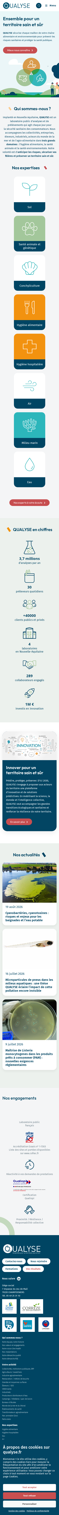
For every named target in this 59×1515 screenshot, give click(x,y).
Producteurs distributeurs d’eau (15, 1396)
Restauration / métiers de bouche (15, 1379)
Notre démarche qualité (11, 1355)
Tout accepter (29, 1487)
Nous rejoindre (39, 1261)
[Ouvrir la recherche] (38, 5)
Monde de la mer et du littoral (13, 1406)
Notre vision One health (11, 1349)
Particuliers (6, 1419)
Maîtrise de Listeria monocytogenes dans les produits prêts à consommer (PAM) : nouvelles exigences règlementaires (29, 1057)
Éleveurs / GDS (8, 1386)
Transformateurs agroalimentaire (15, 1412)
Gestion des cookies (16, 1511)
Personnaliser (29, 1504)
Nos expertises (9, 1425)
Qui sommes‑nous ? (12, 1337)
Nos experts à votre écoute (28, 502)
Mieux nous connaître (18, 50)
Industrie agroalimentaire (12, 1375)
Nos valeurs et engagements (13, 1345)
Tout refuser (29, 1495)
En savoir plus (17, 821)
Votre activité (9, 1364)
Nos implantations (9, 1352)
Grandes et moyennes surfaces (14, 1382)
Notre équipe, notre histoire (13, 1342)
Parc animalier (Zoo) (10, 1416)
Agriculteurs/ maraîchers (12, 1372)
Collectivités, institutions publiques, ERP (18, 1369)
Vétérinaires (6, 1389)
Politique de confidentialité (38, 1511)
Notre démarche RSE (10, 1359)
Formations (11, 1268)
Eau (3, 1436)
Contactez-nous (13, 1261)
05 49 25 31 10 (13, 1295)
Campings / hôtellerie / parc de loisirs (17, 1399)
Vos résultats (33, 1268)
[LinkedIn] (19, 1279)
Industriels (6, 1392)
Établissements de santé (11, 1409)
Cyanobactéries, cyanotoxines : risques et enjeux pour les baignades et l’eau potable (27, 916)
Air (3, 1439)
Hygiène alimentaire (10, 1429)
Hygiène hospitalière (10, 1433)
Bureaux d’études (9, 1402)
